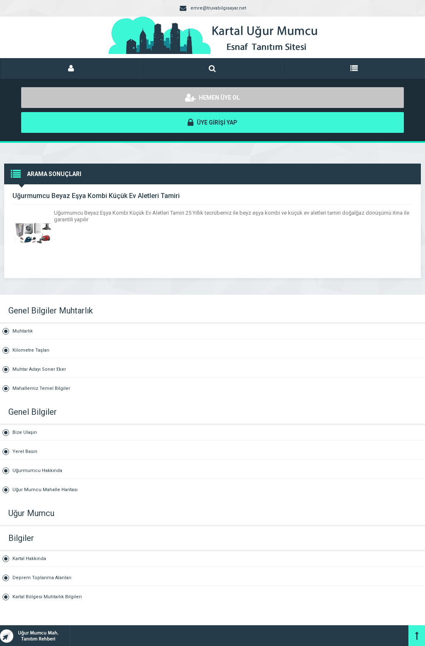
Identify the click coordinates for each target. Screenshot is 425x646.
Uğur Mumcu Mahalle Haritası (45, 489)
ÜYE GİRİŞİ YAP (216, 122)
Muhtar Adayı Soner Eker (39, 369)
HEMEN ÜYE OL (219, 97)
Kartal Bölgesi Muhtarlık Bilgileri (47, 597)
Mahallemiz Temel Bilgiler (41, 388)
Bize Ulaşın (24, 432)
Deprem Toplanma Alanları (41, 577)
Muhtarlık (22, 331)
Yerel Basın (24, 451)
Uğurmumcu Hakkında (37, 470)
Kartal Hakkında (29, 558)
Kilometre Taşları (30, 350)
